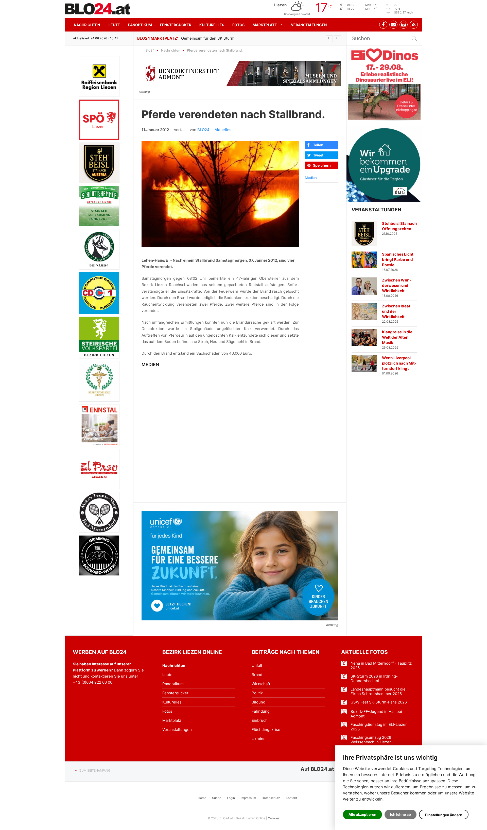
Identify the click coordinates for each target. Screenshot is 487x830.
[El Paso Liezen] (99, 469)
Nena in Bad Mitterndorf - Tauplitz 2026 (381, 665)
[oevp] (99, 337)
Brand (257, 674)
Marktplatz (265, 25)
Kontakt (291, 798)
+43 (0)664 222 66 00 (92, 682)
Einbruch (260, 720)
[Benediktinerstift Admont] (239, 73)
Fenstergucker (175, 25)
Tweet (318, 155)
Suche (216, 798)
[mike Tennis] (99, 512)
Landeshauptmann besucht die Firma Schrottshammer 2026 (378, 691)
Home (202, 798)
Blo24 (150, 50)
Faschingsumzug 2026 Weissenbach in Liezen (371, 739)
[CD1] (99, 293)
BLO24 (203, 129)
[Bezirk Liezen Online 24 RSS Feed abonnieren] (414, 25)
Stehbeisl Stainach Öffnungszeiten (399, 226)
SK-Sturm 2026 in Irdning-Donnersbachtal (374, 678)
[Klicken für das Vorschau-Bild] (220, 194)
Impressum (248, 798)
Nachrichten (87, 25)
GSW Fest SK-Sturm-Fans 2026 (379, 702)
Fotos (238, 25)
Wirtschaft (261, 683)
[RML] (384, 164)
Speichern (322, 165)
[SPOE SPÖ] (99, 119)
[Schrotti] (99, 206)
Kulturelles (211, 25)
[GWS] (99, 555)
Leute (114, 25)
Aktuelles (223, 129)
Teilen (318, 145)
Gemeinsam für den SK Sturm (207, 38)
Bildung (258, 702)
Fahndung (261, 711)
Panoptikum (140, 25)
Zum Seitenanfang (94, 770)
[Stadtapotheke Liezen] (99, 381)
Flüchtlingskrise (266, 729)
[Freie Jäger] (99, 249)
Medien (311, 178)
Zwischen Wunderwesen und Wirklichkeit (396, 285)
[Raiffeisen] (99, 76)
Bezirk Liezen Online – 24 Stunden (98, 9)
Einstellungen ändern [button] (443, 815)
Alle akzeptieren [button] (362, 814)
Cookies (274, 818)
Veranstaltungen (309, 25)
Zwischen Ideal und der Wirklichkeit (396, 311)
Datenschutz (271, 798)
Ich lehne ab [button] (400, 814)
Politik (257, 693)
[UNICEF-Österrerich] (240, 566)
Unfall (257, 665)
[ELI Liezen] (384, 83)
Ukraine (259, 738)
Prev (329, 38)
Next (337, 38)
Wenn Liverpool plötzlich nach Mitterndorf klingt (399, 363)
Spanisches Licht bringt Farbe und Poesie (397, 259)
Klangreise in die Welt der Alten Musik (397, 337)
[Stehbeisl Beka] (99, 163)
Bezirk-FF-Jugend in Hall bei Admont (376, 713)
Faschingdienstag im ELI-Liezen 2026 (379, 726)
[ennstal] (99, 425)
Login (231, 798)
